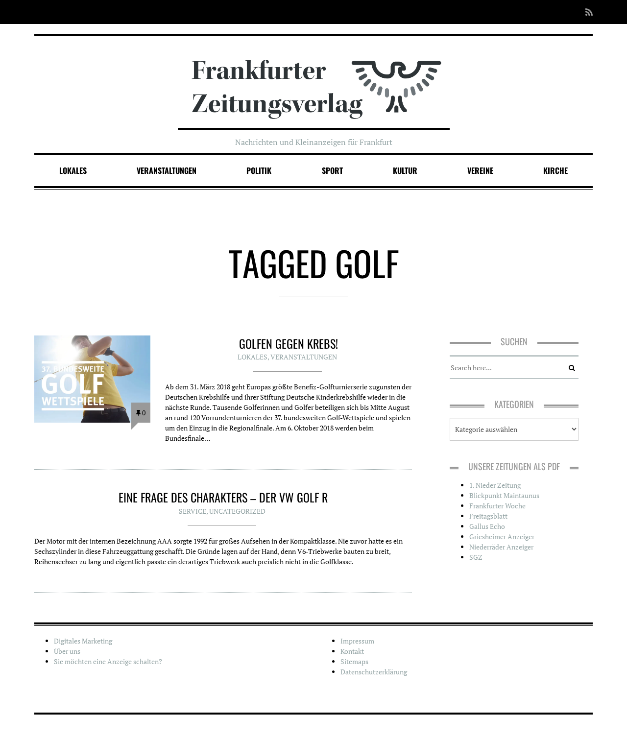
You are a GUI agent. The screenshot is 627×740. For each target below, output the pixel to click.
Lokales (73, 170)
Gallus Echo (487, 526)
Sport (332, 170)
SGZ (475, 557)
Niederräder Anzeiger (501, 546)
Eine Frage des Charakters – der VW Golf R (223, 497)
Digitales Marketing (83, 640)
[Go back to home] (314, 80)
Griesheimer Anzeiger (501, 536)
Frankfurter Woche (497, 505)
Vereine (480, 170)
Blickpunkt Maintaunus (504, 495)
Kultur (405, 170)
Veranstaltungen (166, 170)
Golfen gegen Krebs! (288, 343)
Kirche (555, 170)
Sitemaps (354, 661)
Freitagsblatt (488, 516)
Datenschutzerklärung (373, 671)
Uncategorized (237, 511)
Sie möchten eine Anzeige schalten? (108, 661)
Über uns (67, 651)
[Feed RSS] (586, 12)
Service (192, 511)
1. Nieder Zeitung (495, 485)
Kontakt (352, 651)
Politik (258, 170)
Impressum (357, 640)
